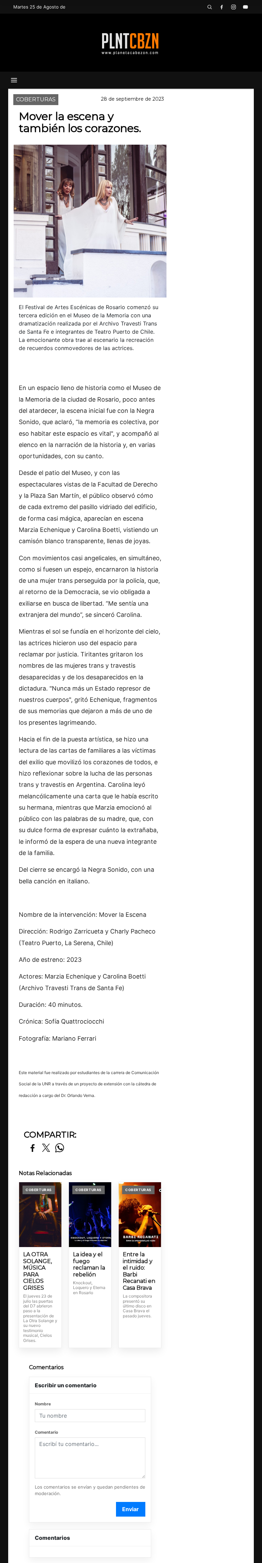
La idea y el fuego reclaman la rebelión (89, 1264)
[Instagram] (233, 7)
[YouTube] (245, 7)
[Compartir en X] (46, 1148)
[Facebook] (221, 7)
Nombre (43, 1403)
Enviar (130, 1509)
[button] (209, 7)
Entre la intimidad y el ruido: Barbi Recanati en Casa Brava (139, 1271)
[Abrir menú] (14, 80)
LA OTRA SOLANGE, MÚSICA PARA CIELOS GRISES (37, 1271)
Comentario (46, 1432)
